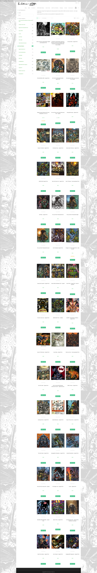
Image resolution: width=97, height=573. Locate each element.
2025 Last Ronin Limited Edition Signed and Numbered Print (43, 42)
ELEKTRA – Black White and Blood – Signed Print (72, 318)
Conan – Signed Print (72, 486)
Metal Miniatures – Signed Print (57, 419)
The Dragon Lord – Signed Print (57, 486)
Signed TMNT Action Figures (23, 64)
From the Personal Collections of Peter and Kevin (25, 21)
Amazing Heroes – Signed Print (43, 419)
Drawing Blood (21, 73)
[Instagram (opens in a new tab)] (78, 3)
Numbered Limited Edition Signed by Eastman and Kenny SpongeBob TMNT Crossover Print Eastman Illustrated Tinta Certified (58, 43)
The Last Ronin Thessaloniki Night (72, 214)
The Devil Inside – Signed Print (43, 453)
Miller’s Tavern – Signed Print (72, 385)
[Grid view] (37, 18)
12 (76, 18)
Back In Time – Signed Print (58, 519)
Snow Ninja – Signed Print (57, 352)
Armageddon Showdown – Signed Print (58, 453)
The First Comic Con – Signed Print (43, 317)
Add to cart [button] (43, 52)
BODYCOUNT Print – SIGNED (58, 317)
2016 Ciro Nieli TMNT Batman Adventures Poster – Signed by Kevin (58, 386)
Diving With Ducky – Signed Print (72, 112)
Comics (20, 33)
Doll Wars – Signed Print (43, 214)
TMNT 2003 (20, 39)
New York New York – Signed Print (58, 181)
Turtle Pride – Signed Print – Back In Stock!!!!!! (72, 284)
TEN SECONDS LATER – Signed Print (43, 78)
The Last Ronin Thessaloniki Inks (58, 214)
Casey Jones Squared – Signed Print (43, 283)
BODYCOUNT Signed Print (43, 181)
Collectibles (20, 55)
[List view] (39, 18)
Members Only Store (22, 70)
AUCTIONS (20, 36)
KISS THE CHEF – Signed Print (43, 385)
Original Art (20, 67)
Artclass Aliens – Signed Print (72, 41)
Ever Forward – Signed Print (58, 554)
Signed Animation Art (22, 49)
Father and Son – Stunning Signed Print (72, 352)
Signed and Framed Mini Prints (23, 27)
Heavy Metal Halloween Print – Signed (58, 283)
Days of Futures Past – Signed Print (72, 419)
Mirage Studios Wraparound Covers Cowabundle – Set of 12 (43, 113)
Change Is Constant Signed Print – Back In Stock (72, 248)
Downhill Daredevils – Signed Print (72, 453)
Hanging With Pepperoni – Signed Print (72, 554)
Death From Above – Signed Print (43, 554)
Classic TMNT (21, 30)
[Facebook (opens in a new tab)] (76, 3)
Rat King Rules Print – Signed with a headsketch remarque (72, 520)
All (78, 18)
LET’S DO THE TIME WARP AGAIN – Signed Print (58, 79)
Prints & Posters (43, 38)
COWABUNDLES (41, 109)
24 (77, 18)
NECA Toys (20, 58)
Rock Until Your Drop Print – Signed (43, 486)
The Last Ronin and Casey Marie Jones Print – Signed (57, 113)
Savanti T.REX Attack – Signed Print (43, 352)
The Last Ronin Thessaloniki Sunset (43, 247)
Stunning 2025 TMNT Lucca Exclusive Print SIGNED (72, 79)
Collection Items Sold (22, 24)
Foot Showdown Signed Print (58, 247)
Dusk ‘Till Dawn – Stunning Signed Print (72, 181)
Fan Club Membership (22, 52)
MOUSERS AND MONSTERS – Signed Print (43, 520)
